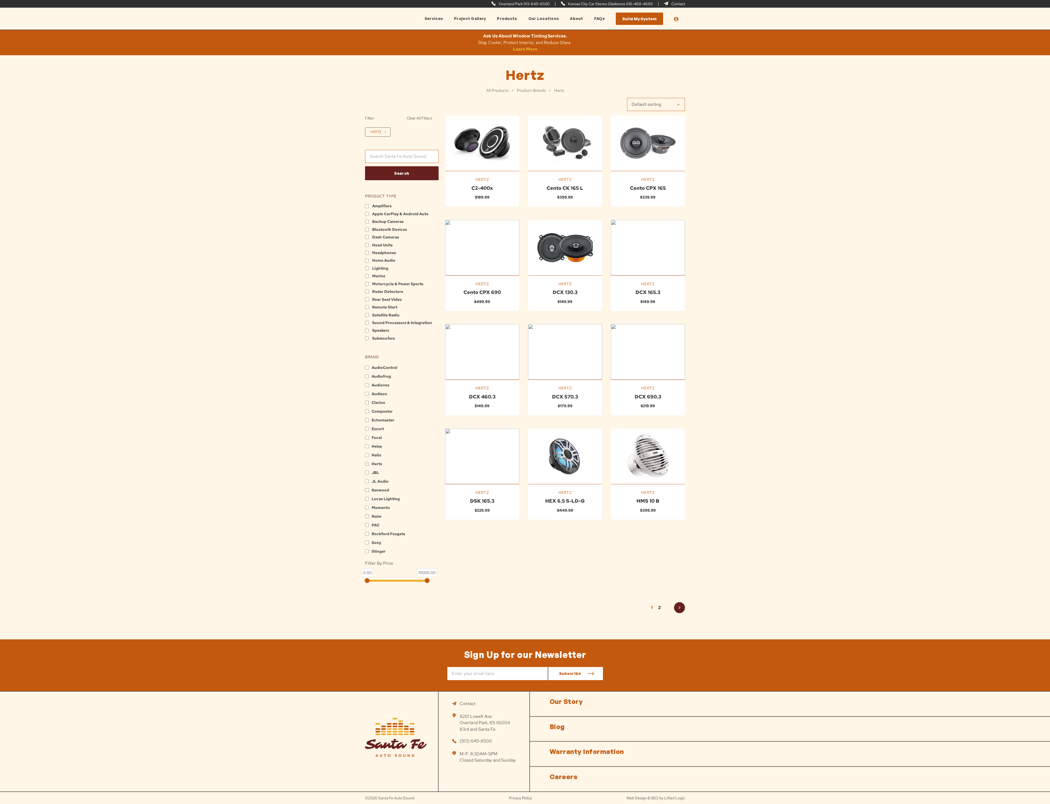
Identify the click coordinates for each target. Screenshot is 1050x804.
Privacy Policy (520, 798)
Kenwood (380, 490)
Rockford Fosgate (388, 533)
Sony (376, 542)
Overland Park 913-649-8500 (524, 3)
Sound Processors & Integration (402, 322)
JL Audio (380, 481)
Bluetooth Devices (389, 229)
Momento (381, 507)
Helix (376, 455)
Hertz (376, 132)
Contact (677, 3)
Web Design (636, 798)
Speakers (380, 330)
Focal (377, 437)
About (576, 19)
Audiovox (380, 385)
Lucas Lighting (386, 498)
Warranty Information (587, 751)
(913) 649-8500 (476, 741)
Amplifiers (382, 205)
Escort (378, 428)
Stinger (379, 551)
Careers (564, 777)
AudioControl (384, 367)
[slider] (367, 580)
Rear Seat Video (387, 299)
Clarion (378, 402)
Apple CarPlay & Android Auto (400, 213)
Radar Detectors (387, 291)
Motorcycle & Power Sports (397, 283)
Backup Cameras (388, 221)
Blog (557, 727)
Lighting (380, 268)
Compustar (382, 411)
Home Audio (383, 260)
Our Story (566, 701)
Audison (379, 393)
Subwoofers (383, 338)
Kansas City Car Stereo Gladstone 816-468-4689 (610, 3)
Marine (378, 275)
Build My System (639, 18)
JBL (375, 472)
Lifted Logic (674, 798)
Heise (377, 446)
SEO (654, 798)
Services (434, 19)
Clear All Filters (419, 118)
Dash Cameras (385, 237)
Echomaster (383, 420)
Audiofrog (381, 376)
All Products (497, 90)
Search (401, 173)
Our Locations (543, 19)
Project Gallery (470, 19)
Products (507, 19)
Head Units (382, 245)
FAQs (599, 19)
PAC (376, 525)
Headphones (384, 252)
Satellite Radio (385, 315)
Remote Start (384, 307)
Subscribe (570, 673)
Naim (376, 516)
